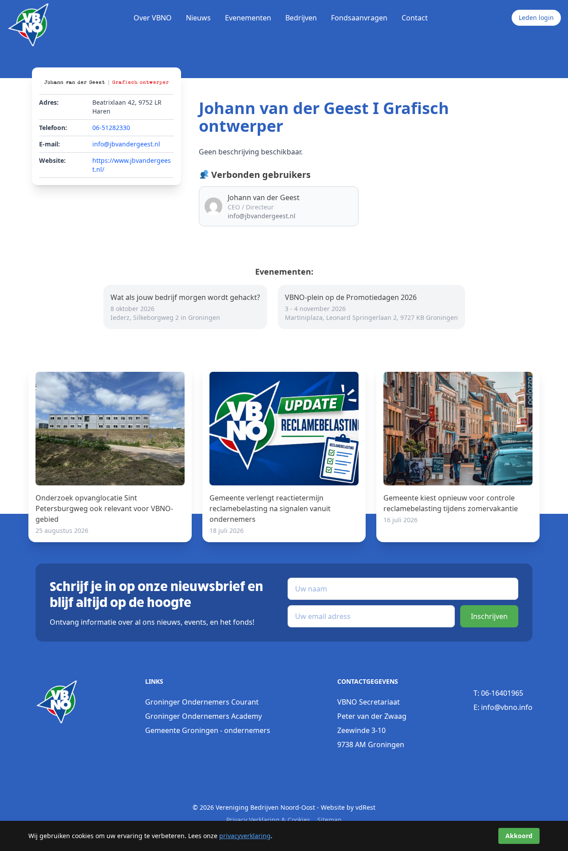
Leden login (536, 17)
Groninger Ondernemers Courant (202, 702)
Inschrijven (489, 616)
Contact (415, 18)
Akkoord (518, 835)
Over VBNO (153, 18)
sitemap (329, 820)
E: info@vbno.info (502, 707)
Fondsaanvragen (359, 18)
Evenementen (248, 18)
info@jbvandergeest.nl (126, 144)
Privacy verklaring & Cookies (268, 820)
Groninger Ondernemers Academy (203, 716)
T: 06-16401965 (498, 693)
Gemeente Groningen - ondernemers (207, 730)
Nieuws (198, 18)
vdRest (365, 807)
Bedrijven (301, 18)
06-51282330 (111, 127)
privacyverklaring (245, 835)
